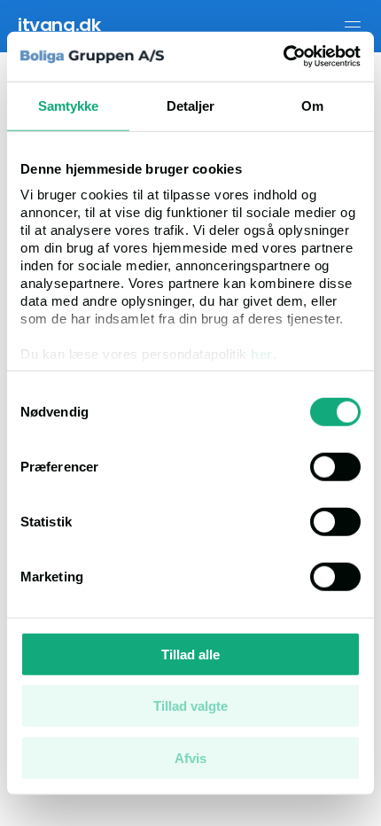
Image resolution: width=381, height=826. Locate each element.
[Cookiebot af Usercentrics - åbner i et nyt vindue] (283, 56)
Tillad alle (190, 653)
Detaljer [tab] (191, 105)
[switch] (335, 466)
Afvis (190, 757)
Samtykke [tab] (68, 105)
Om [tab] (312, 105)
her (262, 354)
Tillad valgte (190, 705)
